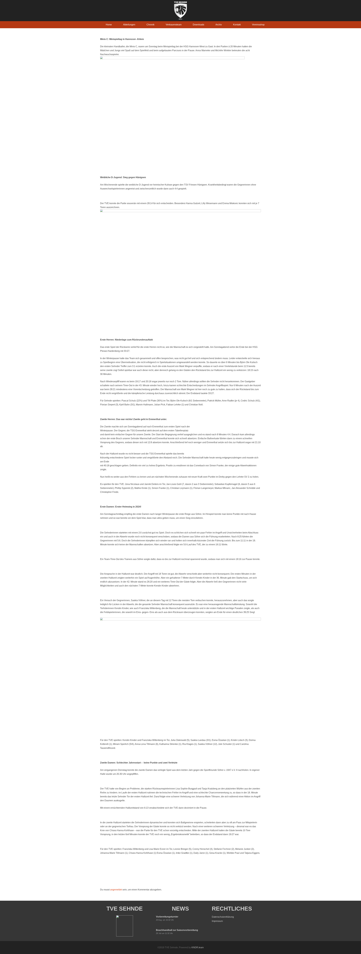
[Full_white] (180, 10)
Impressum (217, 921)
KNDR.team (197, 947)
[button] (137, 24)
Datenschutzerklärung (223, 917)
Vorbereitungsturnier (167, 916)
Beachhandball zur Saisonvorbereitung (177, 930)
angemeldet (116, 889)
